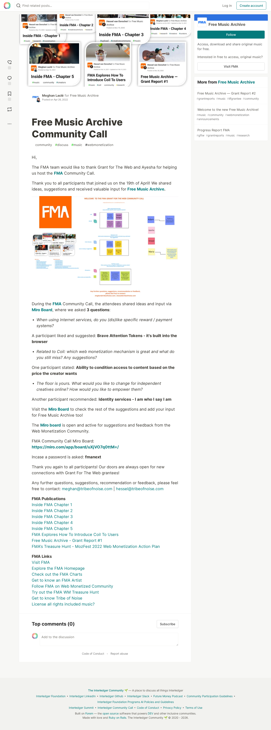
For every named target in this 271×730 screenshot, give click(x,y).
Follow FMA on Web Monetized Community (72, 586)
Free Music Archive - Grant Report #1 (67, 540)
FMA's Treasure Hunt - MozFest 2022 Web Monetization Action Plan (96, 546)
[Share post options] (9, 124)
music (76, 145)
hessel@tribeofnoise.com (139, 488)
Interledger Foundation (50, 696)
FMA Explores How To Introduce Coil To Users (75, 534)
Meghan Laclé (53, 95)
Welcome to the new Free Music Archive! (228, 114)
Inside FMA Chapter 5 (52, 528)
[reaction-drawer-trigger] (9, 64)
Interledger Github (111, 696)
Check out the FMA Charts (57, 574)
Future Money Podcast (168, 696)
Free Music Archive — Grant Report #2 (228, 95)
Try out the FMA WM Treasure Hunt (65, 592)
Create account (251, 6)
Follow (231, 35)
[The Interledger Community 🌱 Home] (7, 6)
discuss (61, 145)
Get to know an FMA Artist (57, 580)
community (42, 145)
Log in (227, 6)
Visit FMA (41, 562)
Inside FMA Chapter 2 (52, 510)
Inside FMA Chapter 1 (52, 504)
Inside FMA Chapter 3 (52, 516)
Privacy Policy (172, 707)
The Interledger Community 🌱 (108, 690)
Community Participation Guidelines (210, 696)
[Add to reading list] (9, 95)
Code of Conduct (93, 653)
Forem (89, 713)
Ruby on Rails (117, 717)
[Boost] (9, 109)
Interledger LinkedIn (82, 696)
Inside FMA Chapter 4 (52, 522)
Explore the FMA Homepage (58, 568)
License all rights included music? (63, 604)
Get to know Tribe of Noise (57, 598)
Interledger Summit (81, 707)
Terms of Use (193, 707)
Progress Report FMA (223, 132)
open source (111, 713)
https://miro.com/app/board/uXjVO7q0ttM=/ (75, 447)
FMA (58, 173)
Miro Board (42, 309)
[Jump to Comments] (9, 80)
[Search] (18, 5)
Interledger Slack (138, 696)
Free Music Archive (84, 95)
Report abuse (119, 653)
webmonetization (99, 145)
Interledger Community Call (115, 707)
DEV (150, 713)
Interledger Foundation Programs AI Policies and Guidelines (135, 702)
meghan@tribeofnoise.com (87, 488)
